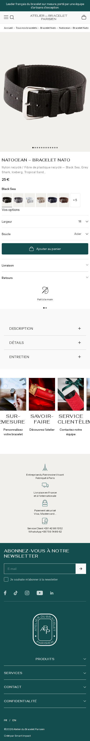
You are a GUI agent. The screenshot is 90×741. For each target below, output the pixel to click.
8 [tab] (48, 147)
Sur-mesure (13, 419)
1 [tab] (33, 147)
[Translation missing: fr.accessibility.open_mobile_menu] (6, 17)
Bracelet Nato (48, 27)
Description (21, 328)
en (14, 720)
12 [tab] (57, 147)
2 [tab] (35, 147)
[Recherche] (12, 17)
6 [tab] (44, 147)
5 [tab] (41, 147)
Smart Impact (23, 735)
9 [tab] (50, 147)
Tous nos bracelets (26, 27)
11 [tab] (54, 147)
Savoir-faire (42, 419)
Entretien (19, 357)
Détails (16, 342)
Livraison (8, 265)
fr (5, 720)
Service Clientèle (73, 419)
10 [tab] (52, 147)
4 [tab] (39, 147)
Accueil (8, 27)
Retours (7, 278)
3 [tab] (37, 147)
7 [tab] (46, 147)
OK (81, 568)
